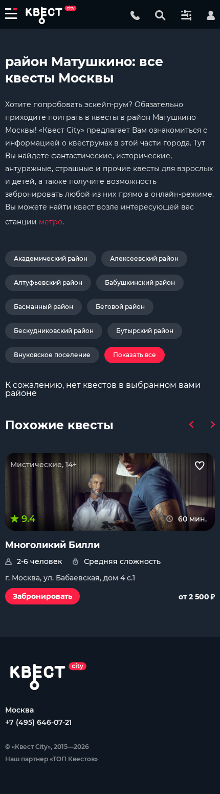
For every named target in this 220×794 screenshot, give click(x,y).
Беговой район (120, 306)
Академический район (50, 258)
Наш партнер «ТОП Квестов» (51, 759)
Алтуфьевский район (48, 282)
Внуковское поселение (52, 355)
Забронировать (42, 596)
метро (50, 221)
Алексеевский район (144, 258)
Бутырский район (144, 331)
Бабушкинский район (140, 282)
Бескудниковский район (54, 331)
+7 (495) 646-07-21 (38, 722)
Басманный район (43, 306)
